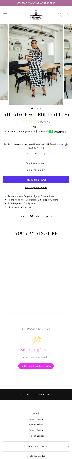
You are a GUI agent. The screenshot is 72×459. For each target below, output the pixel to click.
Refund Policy (36, 424)
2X (35, 154)
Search (36, 413)
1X (27, 154)
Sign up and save (36, 446)
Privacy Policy (36, 419)
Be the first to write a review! (36, 366)
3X (45, 154)
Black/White (36, 148)
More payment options (36, 187)
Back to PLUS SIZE (38, 394)
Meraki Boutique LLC (36, 455)
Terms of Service (36, 435)
